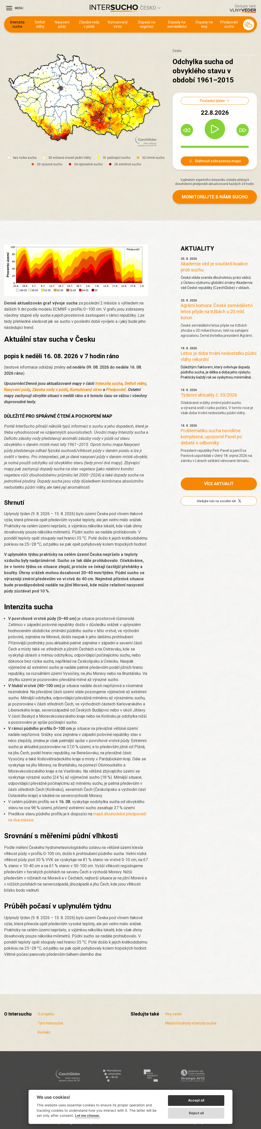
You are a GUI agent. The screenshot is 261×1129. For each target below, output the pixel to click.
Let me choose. (87, 1115)
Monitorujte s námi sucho (215, 196)
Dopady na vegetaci (146, 24)
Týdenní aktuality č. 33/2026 (209, 395)
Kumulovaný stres (118, 24)
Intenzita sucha (17, 24)
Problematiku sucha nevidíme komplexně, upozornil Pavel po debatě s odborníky (211, 436)
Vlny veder (173, 1014)
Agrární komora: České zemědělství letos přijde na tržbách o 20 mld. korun (217, 311)
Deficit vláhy (40, 24)
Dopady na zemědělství (177, 24)
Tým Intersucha (50, 1023)
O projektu (46, 1014)
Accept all (196, 1100)
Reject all (196, 1113)
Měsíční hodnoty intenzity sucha (190, 1023)
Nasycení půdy (62, 24)
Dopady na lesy (204, 24)
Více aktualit (219, 483)
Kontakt (44, 1032)
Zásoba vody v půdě (89, 24)
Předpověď (116, 389)
